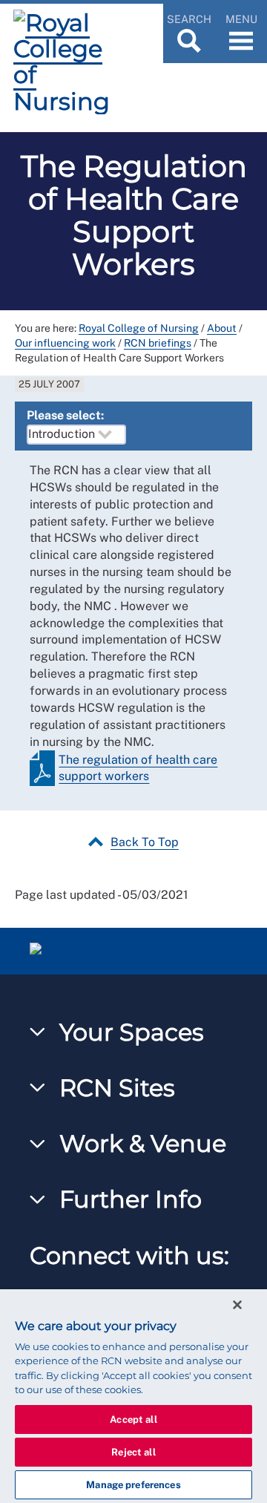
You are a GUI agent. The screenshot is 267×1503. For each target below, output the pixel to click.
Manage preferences (133, 1484)
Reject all (133, 1452)
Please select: (65, 415)
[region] (133, 1396)
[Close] (237, 1304)
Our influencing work (65, 343)
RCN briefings (157, 343)
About (222, 328)
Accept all (133, 1419)
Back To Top (145, 842)
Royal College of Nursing (139, 328)
